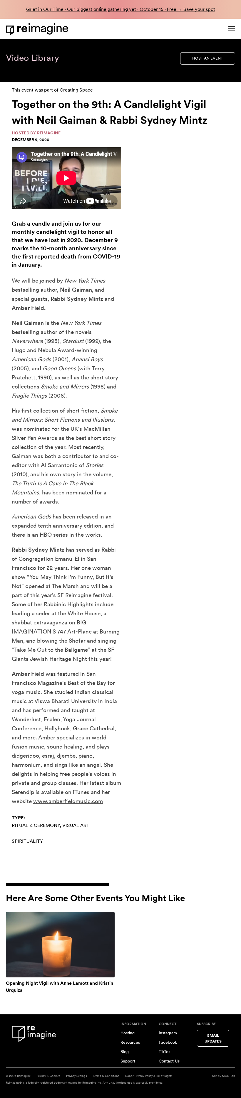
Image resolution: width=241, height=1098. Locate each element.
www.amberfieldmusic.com (68, 801)
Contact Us (169, 1061)
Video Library (32, 57)
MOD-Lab (228, 1075)
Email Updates (213, 1038)
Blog (124, 1051)
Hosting (127, 1033)
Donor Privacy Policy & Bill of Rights (149, 1075)
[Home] (38, 29)
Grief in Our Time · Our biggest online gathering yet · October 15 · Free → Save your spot (120, 9)
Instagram (168, 1033)
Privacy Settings (76, 1075)
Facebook (168, 1042)
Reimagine (49, 133)
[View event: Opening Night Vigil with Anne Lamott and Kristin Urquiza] (60, 945)
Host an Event (207, 58)
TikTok (164, 1051)
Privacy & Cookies (48, 1075)
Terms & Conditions (106, 1075)
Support (127, 1061)
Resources (130, 1042)
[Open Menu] (231, 28)
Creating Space (76, 90)
